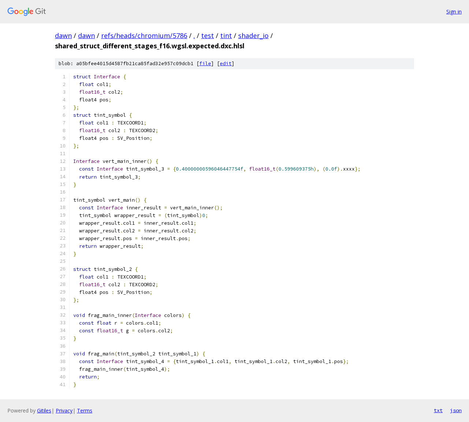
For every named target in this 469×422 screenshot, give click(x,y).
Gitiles (44, 410)
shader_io (253, 35)
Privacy (64, 410)
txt (438, 410)
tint (226, 35)
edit (226, 63)
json (456, 410)
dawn (63, 35)
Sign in (454, 11)
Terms (84, 410)
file (205, 63)
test (207, 35)
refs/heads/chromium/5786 (144, 35)
